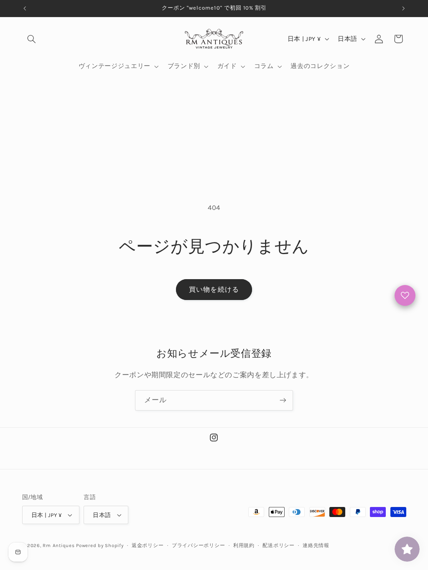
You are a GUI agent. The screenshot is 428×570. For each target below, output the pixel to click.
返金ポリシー (147, 545)
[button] (31, 38)
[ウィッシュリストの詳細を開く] (405, 295)
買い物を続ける (214, 289)
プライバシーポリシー (198, 545)
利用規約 (244, 545)
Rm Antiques (58, 545)
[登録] (283, 400)
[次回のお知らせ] (403, 8)
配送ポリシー (278, 545)
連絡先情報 (316, 545)
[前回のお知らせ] (24, 8)
